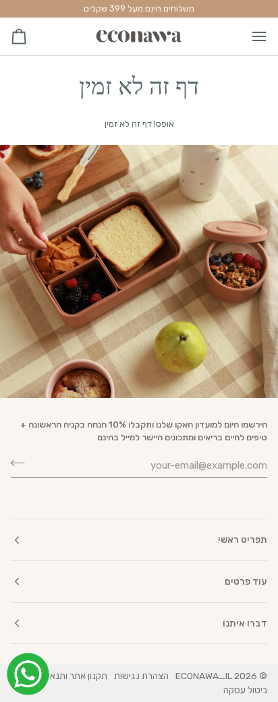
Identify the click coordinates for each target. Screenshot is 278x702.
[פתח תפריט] (247, 36)
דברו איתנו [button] (245, 623)
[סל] (31, 36)
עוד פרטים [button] (246, 581)
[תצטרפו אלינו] (22, 463)
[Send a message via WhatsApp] (28, 674)
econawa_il (203, 675)
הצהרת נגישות (141, 675)
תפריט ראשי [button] (242, 539)
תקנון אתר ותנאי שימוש (64, 675)
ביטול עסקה (245, 689)
